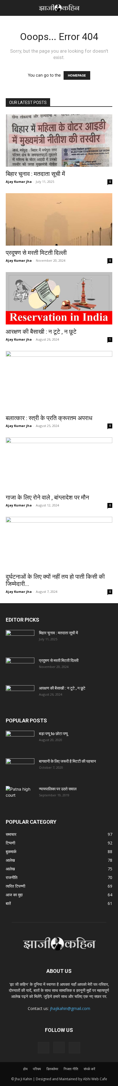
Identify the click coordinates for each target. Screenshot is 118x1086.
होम (25, 1068)
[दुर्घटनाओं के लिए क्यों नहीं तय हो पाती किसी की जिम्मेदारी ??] (59, 543)
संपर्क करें (89, 1068)
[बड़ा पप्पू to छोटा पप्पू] (20, 741)
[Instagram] (59, 1047)
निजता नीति (71, 1068)
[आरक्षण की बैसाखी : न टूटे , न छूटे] (59, 298)
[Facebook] (43, 1047)
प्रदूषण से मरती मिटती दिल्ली (36, 252)
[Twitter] (74, 1047)
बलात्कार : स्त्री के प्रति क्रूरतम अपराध (49, 418)
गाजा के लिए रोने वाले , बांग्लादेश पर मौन (47, 497)
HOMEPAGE (77, 75)
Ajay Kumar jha (19, 181)
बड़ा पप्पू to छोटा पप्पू (53, 733)
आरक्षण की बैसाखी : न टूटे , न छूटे (41, 331)
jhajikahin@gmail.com (70, 1008)
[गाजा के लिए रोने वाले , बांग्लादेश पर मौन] (59, 463)
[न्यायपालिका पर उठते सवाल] (20, 796)
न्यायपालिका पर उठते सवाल (57, 789)
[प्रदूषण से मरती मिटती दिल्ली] (59, 219)
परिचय (37, 1068)
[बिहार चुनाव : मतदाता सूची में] (59, 140)
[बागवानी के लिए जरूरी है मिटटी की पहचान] (20, 768)
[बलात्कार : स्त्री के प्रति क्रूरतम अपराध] (59, 381)
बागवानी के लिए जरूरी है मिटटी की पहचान (67, 761)
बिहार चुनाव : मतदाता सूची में (35, 173)
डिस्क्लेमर (52, 1068)
